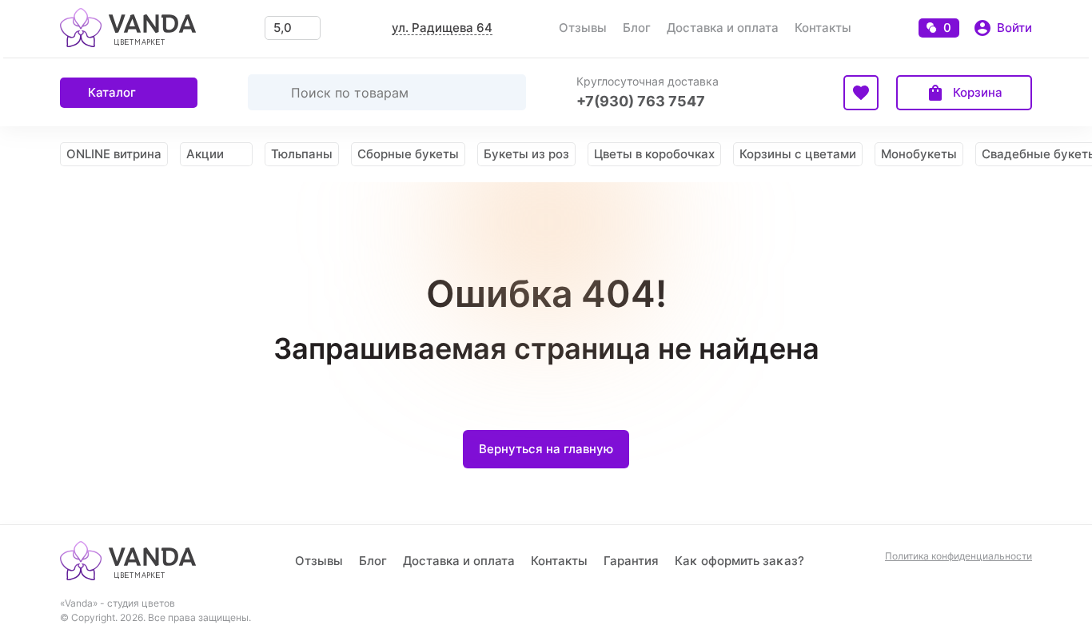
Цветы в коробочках (654, 153)
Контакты (823, 27)
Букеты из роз (526, 153)
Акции (205, 153)
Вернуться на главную (546, 448)
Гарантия (631, 560)
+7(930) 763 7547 (640, 101)
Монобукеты (919, 153)
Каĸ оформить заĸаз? (739, 560)
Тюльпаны (302, 153)
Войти (1014, 27)
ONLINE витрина (113, 153)
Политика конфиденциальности (958, 556)
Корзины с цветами (797, 153)
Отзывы (583, 27)
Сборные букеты (408, 153)
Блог (637, 27)
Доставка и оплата (723, 27)
